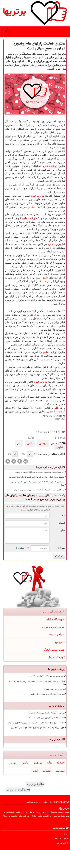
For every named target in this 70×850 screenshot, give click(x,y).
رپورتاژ (13, 762)
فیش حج (60, 642)
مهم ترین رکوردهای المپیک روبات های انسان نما (47, 713)
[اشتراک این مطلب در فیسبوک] (19, 461)
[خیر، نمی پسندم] (15, 454)
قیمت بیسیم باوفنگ (54, 649)
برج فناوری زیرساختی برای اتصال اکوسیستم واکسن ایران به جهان (39, 490)
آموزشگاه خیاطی (55, 619)
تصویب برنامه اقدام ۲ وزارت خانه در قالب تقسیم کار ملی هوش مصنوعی (36, 477)
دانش (45, 277)
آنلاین (35, 770)
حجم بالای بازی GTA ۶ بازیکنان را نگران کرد (48, 694)
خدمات (47, 770)
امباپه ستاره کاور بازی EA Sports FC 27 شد (47, 676)
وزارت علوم (49, 166)
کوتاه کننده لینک (56, 657)
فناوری (59, 447)
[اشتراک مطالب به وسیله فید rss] (7, 461)
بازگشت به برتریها (17, 789)
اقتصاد (61, 762)
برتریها (14, 11)
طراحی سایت (57, 634)
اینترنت (60, 770)
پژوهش (43, 443)
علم (33, 207)
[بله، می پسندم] (30, 454)
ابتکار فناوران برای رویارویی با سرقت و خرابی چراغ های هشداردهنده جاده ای (36, 682)
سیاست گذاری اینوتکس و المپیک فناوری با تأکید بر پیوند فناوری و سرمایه (36, 722)
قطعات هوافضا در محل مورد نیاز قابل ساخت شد (47, 718)
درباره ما (64, 834)
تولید (49, 762)
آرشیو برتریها (34, 784)
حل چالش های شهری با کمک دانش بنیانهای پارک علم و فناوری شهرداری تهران (37, 483)
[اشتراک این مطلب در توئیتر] (13, 461)
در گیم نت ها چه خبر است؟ (54, 689)
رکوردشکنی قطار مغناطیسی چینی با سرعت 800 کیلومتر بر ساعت (39, 472)
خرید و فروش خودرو (53, 626)
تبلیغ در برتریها (61, 838)
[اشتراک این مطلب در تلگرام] (25, 461)
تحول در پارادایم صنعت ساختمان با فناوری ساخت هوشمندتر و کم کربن (38, 727)
